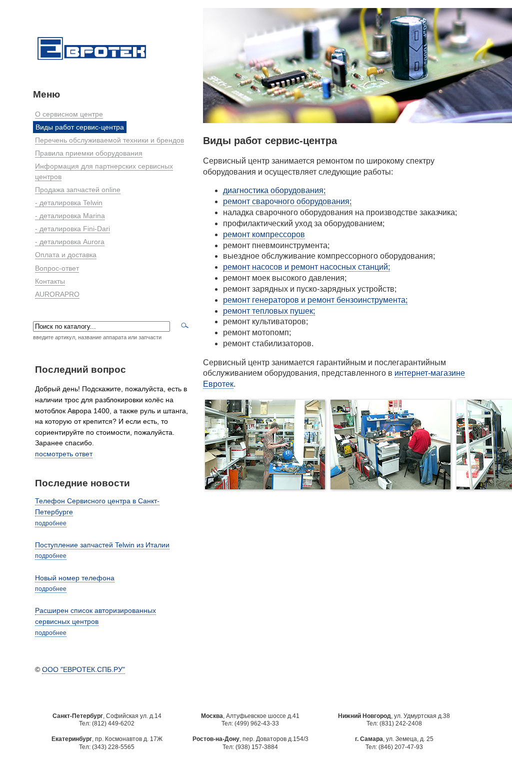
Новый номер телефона (74, 578)
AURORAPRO (57, 294)
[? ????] (91, 60)
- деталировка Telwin (68, 203)
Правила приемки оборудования (88, 153)
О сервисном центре (69, 114)
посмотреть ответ (63, 454)
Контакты (50, 281)
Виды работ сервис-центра (80, 127)
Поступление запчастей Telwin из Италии (102, 545)
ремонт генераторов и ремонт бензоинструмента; (315, 300)
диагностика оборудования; (274, 190)
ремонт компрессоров (264, 234)
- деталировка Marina (70, 216)
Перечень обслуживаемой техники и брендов (109, 140)
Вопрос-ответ (57, 268)
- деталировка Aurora (69, 242)
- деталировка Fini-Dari (72, 229)
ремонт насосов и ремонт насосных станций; (306, 267)
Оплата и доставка (65, 255)
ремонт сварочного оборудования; (287, 201)
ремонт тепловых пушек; (269, 311)
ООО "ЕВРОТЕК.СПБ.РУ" (83, 669)
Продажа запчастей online (77, 190)
